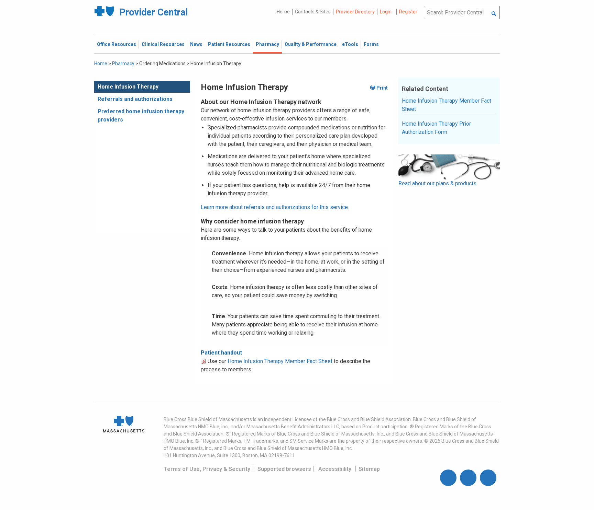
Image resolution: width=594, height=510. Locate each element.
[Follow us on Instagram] (468, 477)
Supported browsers (284, 469)
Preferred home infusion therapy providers (141, 115)
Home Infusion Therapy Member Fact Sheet (280, 361)
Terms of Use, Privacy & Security (207, 469)
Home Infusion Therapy (128, 86)
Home (283, 11)
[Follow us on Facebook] (448, 477)
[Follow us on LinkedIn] (488, 477)
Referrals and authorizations (135, 99)
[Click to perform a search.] (494, 14)
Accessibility (334, 469)
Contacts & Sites (313, 11)
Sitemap (369, 469)
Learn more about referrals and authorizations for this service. (275, 207)
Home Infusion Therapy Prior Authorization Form (436, 127)
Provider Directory (355, 11)
